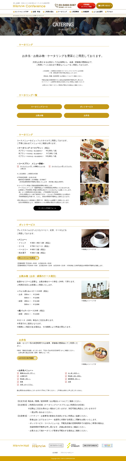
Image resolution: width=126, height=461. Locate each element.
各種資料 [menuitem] (86, 11)
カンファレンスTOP (31, 15)
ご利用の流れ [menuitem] (49, 11)
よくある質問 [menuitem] (98, 11)
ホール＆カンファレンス (19, 15)
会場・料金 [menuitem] (36, 11)
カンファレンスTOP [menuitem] (21, 11)
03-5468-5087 (67, 5)
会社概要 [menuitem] (55, 452)
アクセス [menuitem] (110, 11)
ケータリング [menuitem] (62, 11)
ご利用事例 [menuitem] (75, 11)
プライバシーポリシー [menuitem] (67, 452)
